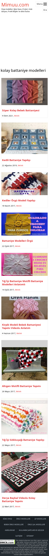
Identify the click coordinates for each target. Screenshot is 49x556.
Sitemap (30, 536)
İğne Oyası (7, 519)
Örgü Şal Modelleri (36, 524)
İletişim (19, 536)
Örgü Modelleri (23, 519)
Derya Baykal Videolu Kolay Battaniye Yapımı (18, 499)
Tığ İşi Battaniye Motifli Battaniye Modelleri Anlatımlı (22, 282)
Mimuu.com (15, 4)
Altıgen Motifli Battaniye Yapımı (21, 386)
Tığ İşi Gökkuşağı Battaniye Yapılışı (23, 439)
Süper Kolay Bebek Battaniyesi (20, 110)
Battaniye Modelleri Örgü (17, 240)
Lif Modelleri (40, 519)
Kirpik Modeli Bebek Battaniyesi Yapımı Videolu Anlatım (21, 326)
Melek (16, 115)
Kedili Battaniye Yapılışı (16, 160)
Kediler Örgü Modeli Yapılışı (18, 200)
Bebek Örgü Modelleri (13, 524)
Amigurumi (10, 530)
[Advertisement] (24, 39)
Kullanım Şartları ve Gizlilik (31, 530)
